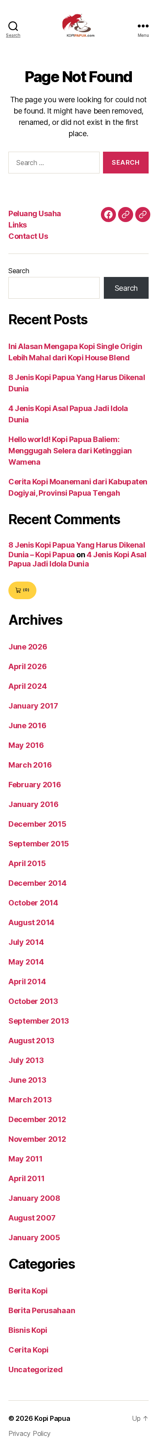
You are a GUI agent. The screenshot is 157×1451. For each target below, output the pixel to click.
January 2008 (34, 1198)
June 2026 (27, 646)
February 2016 (34, 784)
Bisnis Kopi (27, 1330)
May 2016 (26, 745)
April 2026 (27, 666)
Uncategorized (35, 1369)
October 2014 (33, 902)
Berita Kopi (28, 1290)
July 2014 (26, 942)
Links (17, 224)
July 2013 (26, 1060)
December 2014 (37, 883)
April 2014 (27, 981)
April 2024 (27, 686)
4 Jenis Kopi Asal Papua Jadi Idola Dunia (77, 559)
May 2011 (25, 1158)
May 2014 (26, 961)
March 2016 (29, 764)
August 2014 (31, 922)
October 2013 (33, 1001)
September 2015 (38, 843)
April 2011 (26, 1178)
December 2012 (37, 1119)
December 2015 (37, 824)
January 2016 (33, 804)
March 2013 (29, 1099)
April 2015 (27, 863)
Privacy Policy (29, 1433)
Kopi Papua (52, 1418)
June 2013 (27, 1080)
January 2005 (34, 1237)
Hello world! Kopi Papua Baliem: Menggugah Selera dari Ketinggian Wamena (70, 450)
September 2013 (38, 1020)
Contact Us (28, 236)
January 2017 (33, 705)
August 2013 (31, 1040)
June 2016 (27, 725)
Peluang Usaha (34, 213)
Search (18, 270)
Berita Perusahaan (41, 1310)
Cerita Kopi (28, 1349)
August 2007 (32, 1217)
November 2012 (37, 1139)
